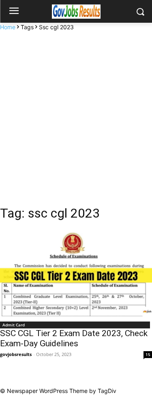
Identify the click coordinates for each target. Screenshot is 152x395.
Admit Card (13, 325)
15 (148, 354)
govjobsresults (16, 354)
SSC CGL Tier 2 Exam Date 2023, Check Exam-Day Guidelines (74, 338)
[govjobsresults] (76, 11)
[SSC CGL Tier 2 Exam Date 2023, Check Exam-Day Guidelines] (76, 273)
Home (7, 27)
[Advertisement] (76, 111)
